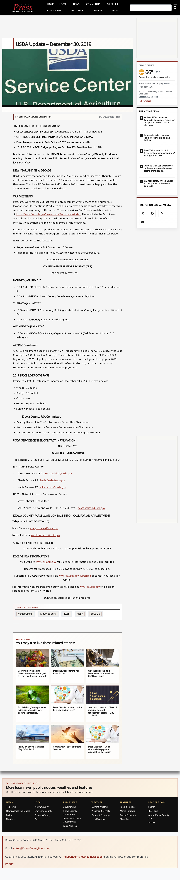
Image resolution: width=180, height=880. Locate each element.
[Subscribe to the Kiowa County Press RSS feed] (162, 213)
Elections (10, 819)
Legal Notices (70, 825)
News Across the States (18, 810)
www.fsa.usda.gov (90, 586)
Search (151, 806)
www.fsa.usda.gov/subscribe (75, 575)
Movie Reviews (127, 810)
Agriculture (25, 614)
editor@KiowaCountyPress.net (31, 848)
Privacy (151, 822)
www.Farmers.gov (46, 561)
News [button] (76, 4)
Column (95, 614)
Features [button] (75, 10)
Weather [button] (112, 4)
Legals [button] (97, 10)
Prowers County (42, 815)
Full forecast (145, 101)
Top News (11, 806)
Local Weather (98, 819)
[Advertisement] (157, 332)
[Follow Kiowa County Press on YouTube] (143, 222)
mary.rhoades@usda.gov (44, 528)
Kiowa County (48, 614)
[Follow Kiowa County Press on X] (143, 213)
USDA (80, 614)
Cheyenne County (43, 810)
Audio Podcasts (128, 815)
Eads (66, 614)
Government (69, 806)
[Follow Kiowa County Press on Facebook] (152, 213)
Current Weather (99, 806)
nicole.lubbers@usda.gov (45, 535)
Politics (9, 815)
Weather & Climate (100, 810)
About (116, 10)
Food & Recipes (127, 806)
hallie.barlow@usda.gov (52, 487)
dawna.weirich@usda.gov (57, 473)
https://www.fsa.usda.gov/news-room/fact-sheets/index (48, 214)
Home (50, 4)
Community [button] (93, 4)
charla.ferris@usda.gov (52, 480)
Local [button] (62, 4)
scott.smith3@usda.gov (91, 507)
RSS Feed (153, 810)
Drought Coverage (100, 815)
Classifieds (54, 10)
